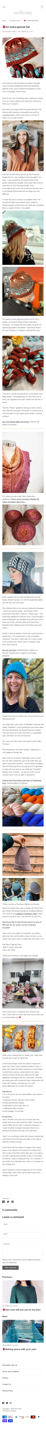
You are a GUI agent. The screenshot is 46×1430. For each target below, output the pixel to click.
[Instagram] (10, 1403)
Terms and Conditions (10, 1371)
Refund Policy (7, 1391)
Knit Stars (18, 1409)
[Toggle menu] (3, 6)
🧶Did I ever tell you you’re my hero (21, 1310)
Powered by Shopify (9, 1411)
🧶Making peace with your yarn (19, 1349)
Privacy (5, 1378)
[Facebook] (2, 1403)
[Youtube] (6, 1403)
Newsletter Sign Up (9, 1365)
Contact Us (6, 1384)
